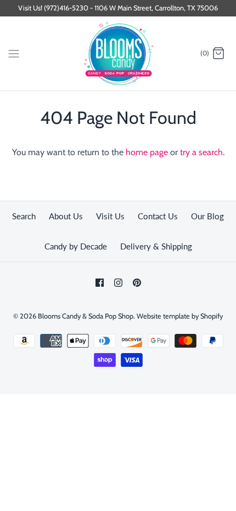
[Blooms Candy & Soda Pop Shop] (118, 53)
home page (147, 152)
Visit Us (110, 216)
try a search (201, 152)
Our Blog (207, 216)
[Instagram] (118, 283)
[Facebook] (99, 283)
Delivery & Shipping (156, 246)
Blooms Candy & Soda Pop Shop (85, 316)
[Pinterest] (137, 283)
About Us (66, 216)
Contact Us (158, 216)
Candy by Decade (75, 246)
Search (24, 216)
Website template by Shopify (180, 316)
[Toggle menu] (13, 53)
